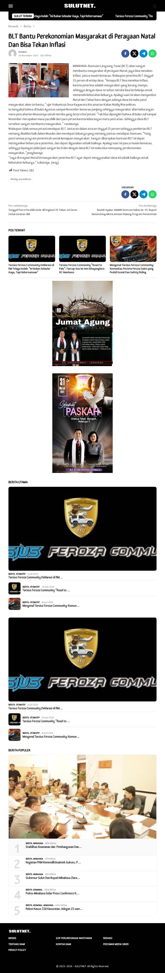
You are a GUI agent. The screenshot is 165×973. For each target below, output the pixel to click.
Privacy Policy (17, 950)
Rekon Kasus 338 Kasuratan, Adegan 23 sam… (54, 908)
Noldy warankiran (21, 179)
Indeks (12, 938)
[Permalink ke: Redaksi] (12, 53)
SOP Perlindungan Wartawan (74, 938)
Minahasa (38, 843)
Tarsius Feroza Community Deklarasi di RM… (35, 577)
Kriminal (37, 889)
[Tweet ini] (134, 53)
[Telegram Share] (143, 53)
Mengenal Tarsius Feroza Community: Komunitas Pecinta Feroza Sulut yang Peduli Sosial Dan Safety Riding (132, 268)
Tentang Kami (16, 944)
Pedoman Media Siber (116, 944)
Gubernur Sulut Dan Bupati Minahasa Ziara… (53, 877)
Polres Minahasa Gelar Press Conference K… (52, 893)
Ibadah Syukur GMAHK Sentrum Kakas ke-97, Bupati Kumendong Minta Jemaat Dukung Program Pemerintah (124, 209)
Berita (11, 573)
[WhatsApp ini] (152, 53)
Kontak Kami (63, 944)
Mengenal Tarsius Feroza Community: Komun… (51, 605)
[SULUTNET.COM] (82, 5)
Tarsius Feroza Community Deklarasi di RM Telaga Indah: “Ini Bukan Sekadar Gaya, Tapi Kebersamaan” (31, 268)
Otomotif (21, 573)
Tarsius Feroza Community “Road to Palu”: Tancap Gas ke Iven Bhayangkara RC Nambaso (81, 268)
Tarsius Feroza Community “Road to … (46, 590)
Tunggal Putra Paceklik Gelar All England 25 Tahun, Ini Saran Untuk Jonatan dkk (42, 209)
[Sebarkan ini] (125, 53)
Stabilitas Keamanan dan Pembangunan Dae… (54, 846)
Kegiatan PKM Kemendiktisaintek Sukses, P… (53, 862)
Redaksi (107, 938)
